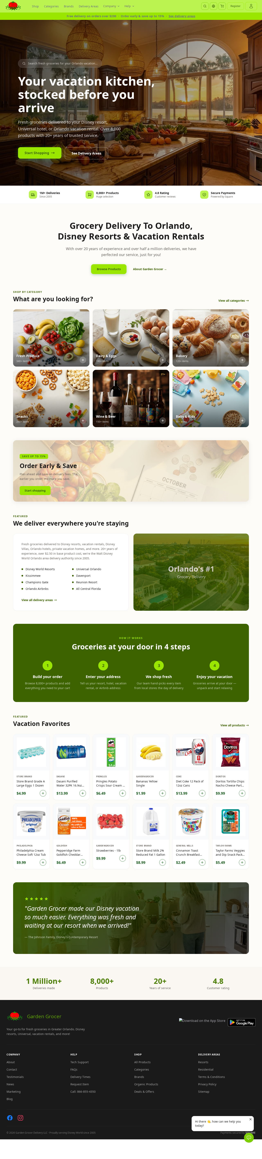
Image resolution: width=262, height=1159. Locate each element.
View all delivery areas (37, 600)
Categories (51, 6)
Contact (12, 1069)
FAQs (73, 1069)
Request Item (79, 1084)
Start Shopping (37, 153)
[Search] (205, 6)
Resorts (203, 1062)
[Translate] (213, 6)
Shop (35, 6)
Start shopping (35, 490)
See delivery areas (182, 16)
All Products (142, 1062)
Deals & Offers (144, 1092)
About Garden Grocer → (150, 269)
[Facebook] (10, 1118)
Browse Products (109, 269)
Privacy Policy (207, 1084)
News (10, 1084)
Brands (69, 6)
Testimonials (15, 1077)
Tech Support (79, 1062)
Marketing (14, 1092)
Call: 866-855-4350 (83, 1092)
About (11, 1062)
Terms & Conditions (211, 1077)
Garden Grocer (44, 1016)
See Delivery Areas (86, 153)
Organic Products (146, 1084)
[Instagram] (20, 1118)
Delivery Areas (88, 6)
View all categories (231, 300)
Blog (10, 1099)
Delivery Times (80, 1077)
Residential (205, 1069)
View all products (232, 725)
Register (235, 6)
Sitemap (203, 1092)
